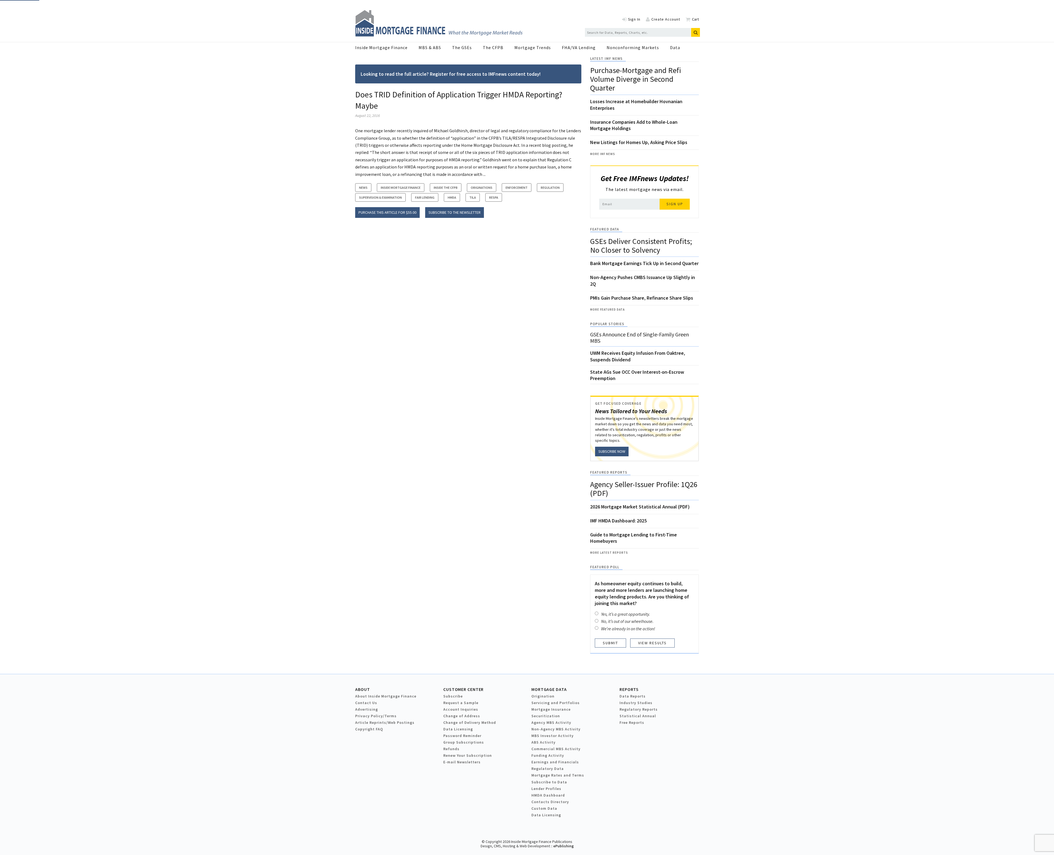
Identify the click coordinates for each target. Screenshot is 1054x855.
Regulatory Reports (638, 709)
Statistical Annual (637, 715)
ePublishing (563, 845)
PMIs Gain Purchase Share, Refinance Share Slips (641, 298)
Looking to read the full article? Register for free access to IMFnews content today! (451, 74)
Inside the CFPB (446, 187)
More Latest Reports (609, 553)
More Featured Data (607, 309)
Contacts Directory (550, 801)
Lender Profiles (546, 788)
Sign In (634, 19)
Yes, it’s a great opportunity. (625, 614)
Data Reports (632, 696)
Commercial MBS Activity (556, 748)
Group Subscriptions (463, 742)
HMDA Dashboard (548, 795)
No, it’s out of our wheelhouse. (627, 621)
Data (675, 47)
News (363, 187)
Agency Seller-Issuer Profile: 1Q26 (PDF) (643, 488)
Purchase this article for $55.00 (387, 212)
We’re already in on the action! (628, 628)
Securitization (545, 715)
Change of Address (461, 715)
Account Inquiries (460, 709)
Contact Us (366, 702)
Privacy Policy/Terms (376, 715)
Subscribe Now (611, 451)
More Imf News (602, 154)
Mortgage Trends (532, 47)
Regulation (550, 187)
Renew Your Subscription (467, 755)
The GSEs (462, 47)
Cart (695, 19)
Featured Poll (604, 567)
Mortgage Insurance (551, 709)
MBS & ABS (430, 47)
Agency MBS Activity (551, 722)
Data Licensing (458, 729)
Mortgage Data (549, 689)
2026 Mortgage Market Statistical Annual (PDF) (640, 507)
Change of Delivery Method (469, 722)
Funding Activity (547, 755)
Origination (542, 696)
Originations (481, 187)
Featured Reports (608, 472)
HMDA (452, 197)
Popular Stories (607, 324)
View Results (652, 642)
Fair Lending (425, 197)
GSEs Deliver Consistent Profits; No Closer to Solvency (641, 245)
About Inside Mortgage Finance (385, 696)
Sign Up (674, 203)
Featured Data (604, 229)
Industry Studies (635, 702)
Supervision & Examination (380, 197)
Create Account (665, 19)
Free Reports (631, 722)
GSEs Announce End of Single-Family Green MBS (639, 337)
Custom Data (544, 808)
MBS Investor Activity (552, 735)
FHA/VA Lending (579, 47)
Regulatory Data (547, 768)
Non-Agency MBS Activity (556, 729)
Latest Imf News (606, 58)
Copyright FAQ (369, 729)
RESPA (493, 197)
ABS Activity (543, 742)
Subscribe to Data (549, 782)
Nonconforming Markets (633, 47)
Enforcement (517, 187)
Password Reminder (462, 735)
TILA (472, 197)
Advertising (366, 709)
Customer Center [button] (463, 689)
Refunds (451, 748)
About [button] (362, 689)
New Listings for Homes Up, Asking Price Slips (638, 142)
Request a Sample (460, 702)
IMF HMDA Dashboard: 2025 (618, 521)
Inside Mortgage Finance (381, 47)
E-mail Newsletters (462, 762)
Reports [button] (629, 689)
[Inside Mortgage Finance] (439, 35)
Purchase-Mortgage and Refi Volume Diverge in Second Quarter (635, 79)
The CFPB (493, 47)
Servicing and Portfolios (555, 702)
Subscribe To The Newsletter (454, 212)
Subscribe (453, 696)
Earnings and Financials (555, 762)
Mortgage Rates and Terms (557, 775)
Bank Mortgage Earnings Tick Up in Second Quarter (644, 263)
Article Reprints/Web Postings (384, 722)
